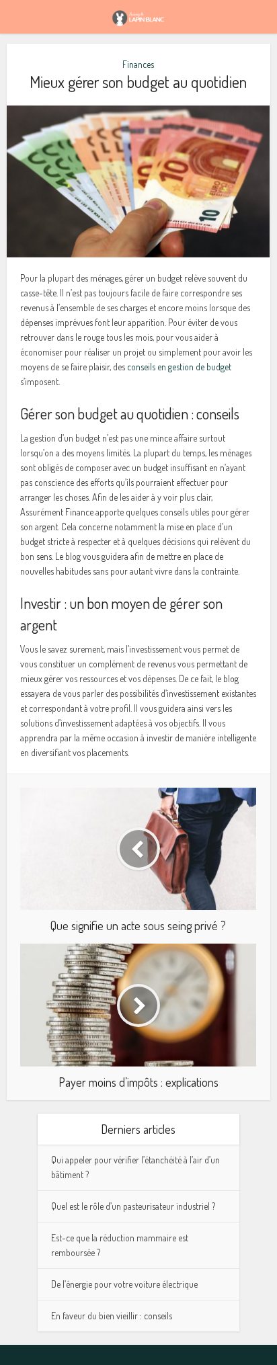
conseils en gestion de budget (179, 366)
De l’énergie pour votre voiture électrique (124, 1284)
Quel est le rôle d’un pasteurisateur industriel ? (133, 1206)
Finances (138, 64)
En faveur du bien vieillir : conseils (111, 1315)
